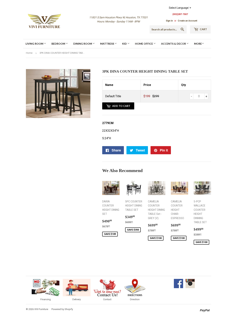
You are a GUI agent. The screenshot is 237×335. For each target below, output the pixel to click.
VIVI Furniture (41, 309)
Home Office (144, 43)
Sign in (169, 20)
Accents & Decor (173, 43)
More (198, 43)
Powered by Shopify (62, 309)
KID (124, 43)
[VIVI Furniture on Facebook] (178, 287)
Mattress (107, 43)
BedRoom (58, 43)
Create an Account (187, 20)
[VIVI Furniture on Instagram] (190, 287)
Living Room (35, 43)
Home (29, 52)
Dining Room (83, 43)
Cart (203, 29)
